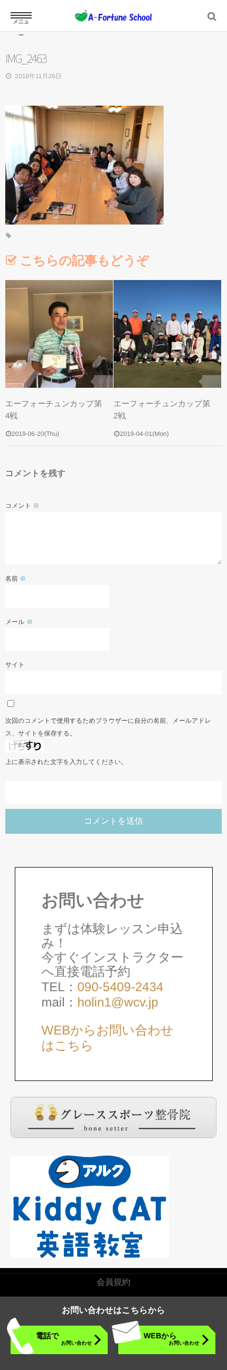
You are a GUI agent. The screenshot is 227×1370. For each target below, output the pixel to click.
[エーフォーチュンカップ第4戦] (59, 334)
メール (19, 622)
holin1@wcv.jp (118, 1002)
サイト (15, 664)
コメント (22, 505)
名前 (15, 578)
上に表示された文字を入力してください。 (66, 762)
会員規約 (113, 1282)
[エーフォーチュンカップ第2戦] (167, 334)
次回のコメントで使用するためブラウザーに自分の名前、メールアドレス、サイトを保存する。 (108, 727)
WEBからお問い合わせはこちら (108, 1038)
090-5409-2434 (121, 987)
